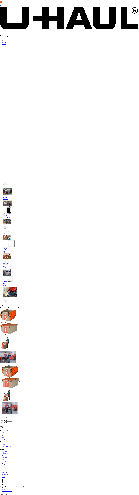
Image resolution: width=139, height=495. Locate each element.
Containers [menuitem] (4, 213)
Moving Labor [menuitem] (3, 263)
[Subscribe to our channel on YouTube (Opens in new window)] (2, 484)
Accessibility (3, 439)
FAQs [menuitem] (4, 198)
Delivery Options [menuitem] (5, 215)
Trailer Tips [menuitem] (4, 186)
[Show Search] (2, 35)
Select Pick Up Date (3, 420)
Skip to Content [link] (2, 5)
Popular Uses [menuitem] (4, 216)
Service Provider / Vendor (5, 473)
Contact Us (3, 435)
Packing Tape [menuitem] (4, 251)
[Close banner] (0, 0)
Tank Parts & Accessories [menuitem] (6, 304)
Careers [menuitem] (2, 38)
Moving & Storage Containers (6, 446)
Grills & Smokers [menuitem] (5, 302)
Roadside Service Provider (5, 474)
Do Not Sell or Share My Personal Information (7, 491)
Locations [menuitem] (3, 39)
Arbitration (3, 488)
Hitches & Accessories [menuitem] (5, 187)
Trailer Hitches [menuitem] (5, 282)
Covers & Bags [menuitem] (5, 250)
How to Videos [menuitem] (5, 197)
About (3, 460)
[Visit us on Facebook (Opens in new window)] (2, 479)
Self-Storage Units (4, 447)
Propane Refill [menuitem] (4, 301)
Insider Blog (4, 464)
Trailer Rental (3, 444)
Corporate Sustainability (4, 462)
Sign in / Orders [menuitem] (4, 42)
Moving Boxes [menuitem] (5, 248)
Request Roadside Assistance (4, 430)
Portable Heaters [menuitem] (5, 303)
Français (3, 431)
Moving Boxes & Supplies (5, 453)
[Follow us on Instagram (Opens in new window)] (2, 480)
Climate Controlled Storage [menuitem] (6, 230)
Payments (3, 437)
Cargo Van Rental (4, 443)
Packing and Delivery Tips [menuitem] (7, 217)
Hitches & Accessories (9, 281)
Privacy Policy (3, 489)
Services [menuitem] (5, 268)
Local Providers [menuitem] (5, 265)
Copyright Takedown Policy (5, 490)
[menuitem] (71, 196)
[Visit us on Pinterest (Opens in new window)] (2, 481)
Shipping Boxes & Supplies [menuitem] (6, 249)
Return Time (2, 422)
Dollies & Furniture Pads (4, 445)
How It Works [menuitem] (4, 266)
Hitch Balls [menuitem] (4, 285)
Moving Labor (7, 263)
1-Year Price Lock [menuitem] (4, 37)
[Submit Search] (7, 36)
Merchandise (3, 466)
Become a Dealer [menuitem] (4, 44)
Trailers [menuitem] (3, 183)
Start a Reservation (5, 196)
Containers (9, 213)
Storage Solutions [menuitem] (5, 252)
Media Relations (3, 465)
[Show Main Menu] (1, 6)
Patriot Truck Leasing (4, 456)
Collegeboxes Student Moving (5, 455)
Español (3, 432)
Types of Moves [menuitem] (5, 267)
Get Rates (2, 423)
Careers (2, 463)
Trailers (5, 183)
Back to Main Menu (6, 184)
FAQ (2, 438)
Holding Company (5, 461)
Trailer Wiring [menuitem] (4, 286)
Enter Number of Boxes (3, 417)
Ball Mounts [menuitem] (4, 283)
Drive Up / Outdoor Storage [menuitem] (6, 232)
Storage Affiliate (3, 477)
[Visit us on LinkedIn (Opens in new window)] (2, 482)
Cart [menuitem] (3, 40)
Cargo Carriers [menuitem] (5, 284)
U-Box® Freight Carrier (4, 471)
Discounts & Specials (4, 457)
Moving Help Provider (4, 472)
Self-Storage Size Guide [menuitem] (6, 231)
